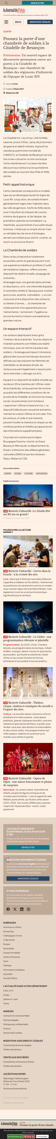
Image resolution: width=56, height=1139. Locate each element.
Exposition (41, 473)
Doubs (18, 473)
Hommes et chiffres (12, 927)
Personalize (42, 1136)
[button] (6, 22)
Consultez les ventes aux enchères (18, 1061)
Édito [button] (18, 22)
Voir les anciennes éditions (15, 1088)
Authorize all (15, 1136)
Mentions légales (11, 1020)
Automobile (8, 948)
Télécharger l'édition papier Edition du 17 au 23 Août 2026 (16, 1081)
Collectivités (9, 940)
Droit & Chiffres (10, 978)
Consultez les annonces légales (17, 1045)
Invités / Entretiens (11, 957)
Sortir (7, 31)
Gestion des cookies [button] (12, 1032)
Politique (7, 965)
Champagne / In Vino (12, 935)
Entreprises (8, 931)
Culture (28, 473)
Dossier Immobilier (11, 952)
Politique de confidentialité (15, 1024)
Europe (6, 944)
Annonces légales (28, 878)
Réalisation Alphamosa (13, 1102)
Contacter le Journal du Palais (16, 1015)
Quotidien (8, 974)
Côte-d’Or (8, 990)
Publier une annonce (12, 1049)
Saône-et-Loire (10, 999)
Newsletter (37, 3)
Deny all (30, 1136)
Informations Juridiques (14, 969)
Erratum (7, 1028)
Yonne (6, 1003)
